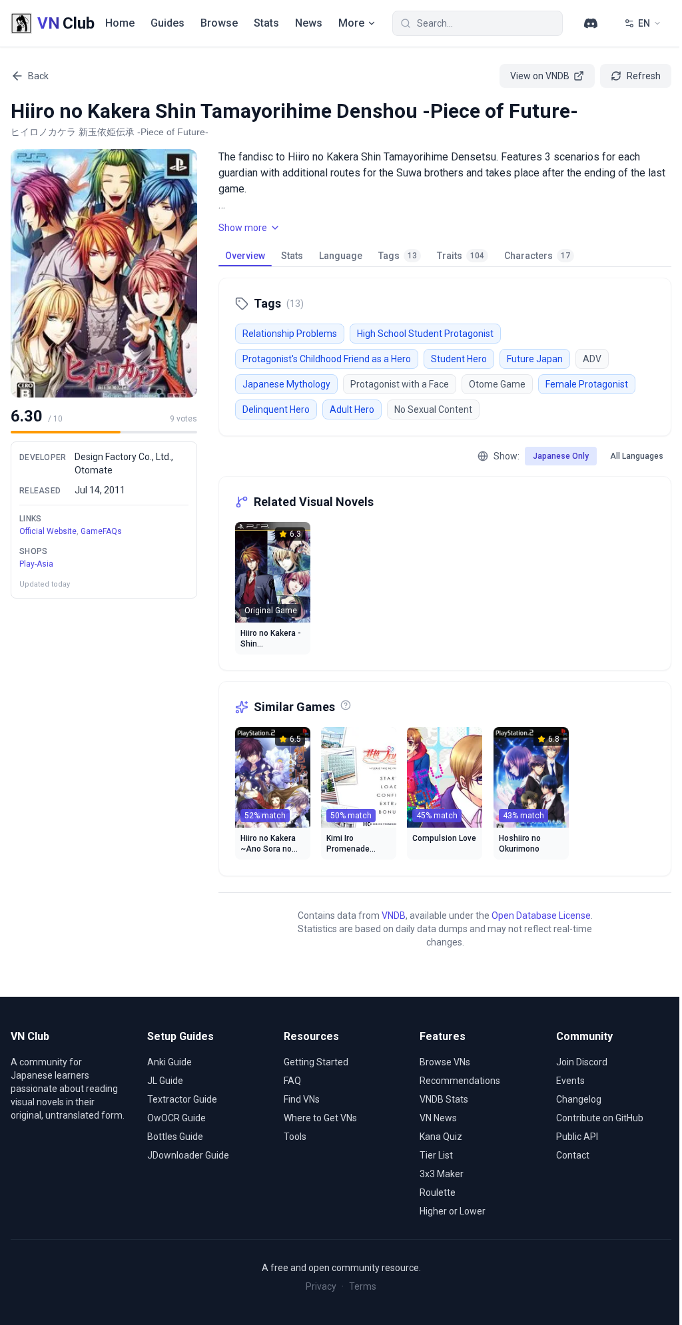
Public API (577, 1136)
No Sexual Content (433, 409)
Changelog (578, 1099)
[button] (104, 273)
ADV (592, 359)
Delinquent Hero (276, 409)
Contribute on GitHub (599, 1118)
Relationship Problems (289, 333)
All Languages (636, 456)
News (308, 23)
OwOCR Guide (176, 1118)
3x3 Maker (442, 1174)
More (351, 23)
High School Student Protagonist (425, 333)
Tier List (436, 1155)
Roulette (438, 1192)
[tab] (245, 255)
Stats (266, 23)
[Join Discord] (591, 23)
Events (570, 1080)
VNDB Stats (444, 1099)
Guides (167, 23)
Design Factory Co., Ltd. (123, 456)
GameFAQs (101, 531)
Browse (219, 23)
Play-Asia (36, 564)
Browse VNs (445, 1062)
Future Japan (535, 359)
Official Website (48, 531)
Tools (295, 1136)
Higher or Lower (453, 1211)
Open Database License (541, 915)
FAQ (292, 1080)
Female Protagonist (586, 384)
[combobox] (477, 23)
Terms (362, 1286)
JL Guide (165, 1080)
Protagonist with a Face (399, 384)
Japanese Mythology (286, 384)
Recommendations (460, 1080)
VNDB (394, 915)
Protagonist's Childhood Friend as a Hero (326, 359)
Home (120, 23)
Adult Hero (352, 409)
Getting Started (316, 1062)
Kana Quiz (441, 1136)
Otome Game (497, 384)
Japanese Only (561, 456)
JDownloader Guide (188, 1155)
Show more (242, 227)
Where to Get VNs (320, 1118)
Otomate (94, 470)
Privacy (321, 1286)
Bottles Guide (175, 1136)
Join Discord (581, 1062)
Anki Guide (169, 1062)
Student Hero (459, 359)
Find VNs (302, 1099)
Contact (572, 1155)
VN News (438, 1118)
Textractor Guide (182, 1099)
